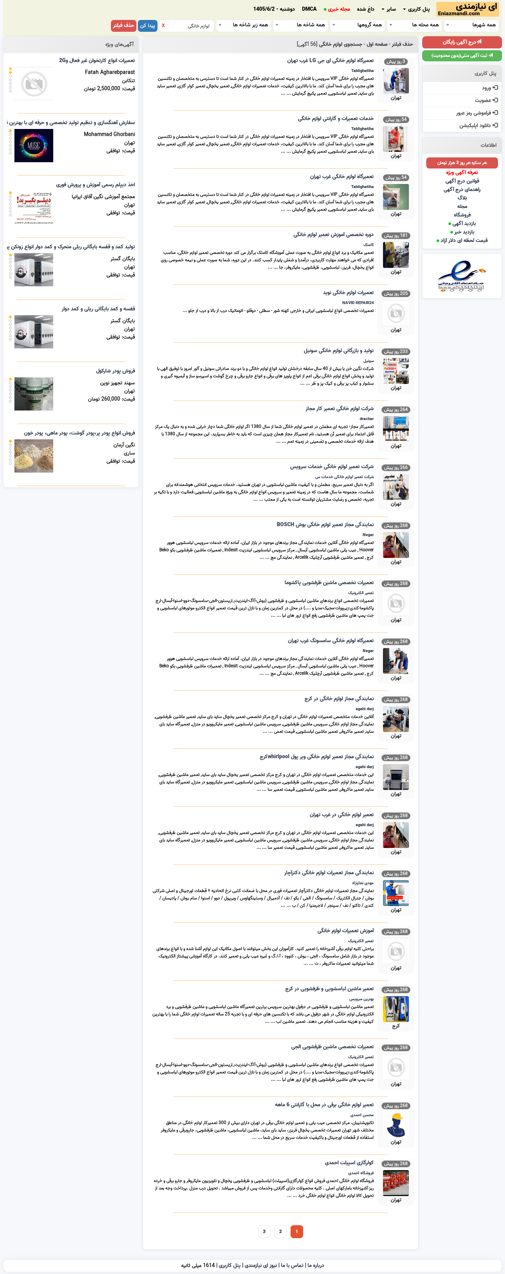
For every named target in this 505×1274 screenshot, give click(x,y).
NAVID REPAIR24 (358, 303)
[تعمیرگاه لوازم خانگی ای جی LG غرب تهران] (396, 80)
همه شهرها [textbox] (484, 25)
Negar (368, 535)
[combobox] (471, 25)
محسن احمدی (362, 1115)
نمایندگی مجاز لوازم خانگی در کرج (339, 699)
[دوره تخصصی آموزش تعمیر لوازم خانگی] (396, 254)
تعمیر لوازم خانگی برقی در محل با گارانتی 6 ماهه (324, 1105)
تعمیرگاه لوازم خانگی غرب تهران (342, 177)
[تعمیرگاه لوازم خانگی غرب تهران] (396, 196)
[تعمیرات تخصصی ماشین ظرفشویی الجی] (396, 1066)
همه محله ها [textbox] (425, 25)
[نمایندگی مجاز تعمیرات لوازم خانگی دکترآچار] (396, 892)
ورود (487, 88)
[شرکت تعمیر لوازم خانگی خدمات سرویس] (396, 486)
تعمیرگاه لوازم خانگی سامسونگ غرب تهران (331, 641)
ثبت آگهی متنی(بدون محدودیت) (459, 55)
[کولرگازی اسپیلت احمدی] (396, 1182)
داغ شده (365, 9)
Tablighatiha (362, 71)
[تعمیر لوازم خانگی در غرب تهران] (396, 834)
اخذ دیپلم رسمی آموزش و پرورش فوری (95, 185)
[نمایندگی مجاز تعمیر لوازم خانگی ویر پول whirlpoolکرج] (396, 776)
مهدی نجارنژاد (363, 883)
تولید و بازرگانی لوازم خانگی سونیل (339, 351)
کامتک (368, 245)
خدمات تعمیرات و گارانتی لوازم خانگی (336, 119)
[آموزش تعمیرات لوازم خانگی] (396, 950)
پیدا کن (147, 25)
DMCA (309, 9)
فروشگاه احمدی (361, 1173)
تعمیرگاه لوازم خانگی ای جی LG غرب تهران (330, 61)
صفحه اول (377, 44)
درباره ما (316, 1265)
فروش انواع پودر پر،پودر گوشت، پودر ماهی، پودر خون (79, 433)
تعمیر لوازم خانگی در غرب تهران (342, 815)
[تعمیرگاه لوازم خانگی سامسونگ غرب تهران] (396, 660)
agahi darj (365, 709)
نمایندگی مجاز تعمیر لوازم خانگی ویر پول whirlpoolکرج (317, 757)
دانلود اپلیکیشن (476, 126)
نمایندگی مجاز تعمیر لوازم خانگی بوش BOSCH (325, 525)
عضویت (483, 100)
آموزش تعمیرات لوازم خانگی (346, 931)
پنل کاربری (418, 9)
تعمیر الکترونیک (361, 593)
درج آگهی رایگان (459, 42)
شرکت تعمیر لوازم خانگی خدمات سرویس (332, 467)
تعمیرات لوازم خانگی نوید (348, 293)
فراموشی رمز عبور (474, 113)
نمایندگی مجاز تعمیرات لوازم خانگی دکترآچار (329, 873)
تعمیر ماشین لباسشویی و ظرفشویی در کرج (329, 989)
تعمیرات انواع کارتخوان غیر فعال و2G (97, 61)
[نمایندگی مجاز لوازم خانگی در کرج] (396, 718)
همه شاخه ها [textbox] (311, 25)
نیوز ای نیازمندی (261, 1265)
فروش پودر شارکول (115, 371)
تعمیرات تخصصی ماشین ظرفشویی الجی (332, 1047)
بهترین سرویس (361, 999)
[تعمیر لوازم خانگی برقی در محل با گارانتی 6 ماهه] (396, 1124)
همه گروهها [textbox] (369, 25)
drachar (367, 419)
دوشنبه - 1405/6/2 (274, 9)
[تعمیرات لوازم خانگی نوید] (396, 312)
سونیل (368, 361)
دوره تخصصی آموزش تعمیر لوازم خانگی (334, 235)
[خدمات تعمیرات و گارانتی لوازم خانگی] (396, 138)
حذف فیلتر (123, 25)
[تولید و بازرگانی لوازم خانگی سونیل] (396, 370)
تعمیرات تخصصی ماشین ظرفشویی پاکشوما (329, 583)
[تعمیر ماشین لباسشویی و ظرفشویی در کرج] (396, 1008)
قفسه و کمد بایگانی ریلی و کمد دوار (98, 309)
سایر (390, 9)
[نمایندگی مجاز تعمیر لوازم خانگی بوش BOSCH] (396, 544)
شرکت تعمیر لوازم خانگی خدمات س (344, 477)
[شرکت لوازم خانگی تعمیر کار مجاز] (396, 428)
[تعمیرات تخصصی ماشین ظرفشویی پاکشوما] (396, 602)
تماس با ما (292, 1265)
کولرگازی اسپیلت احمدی (349, 1163)
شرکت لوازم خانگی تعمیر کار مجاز (340, 409)
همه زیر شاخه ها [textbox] (250, 25)
